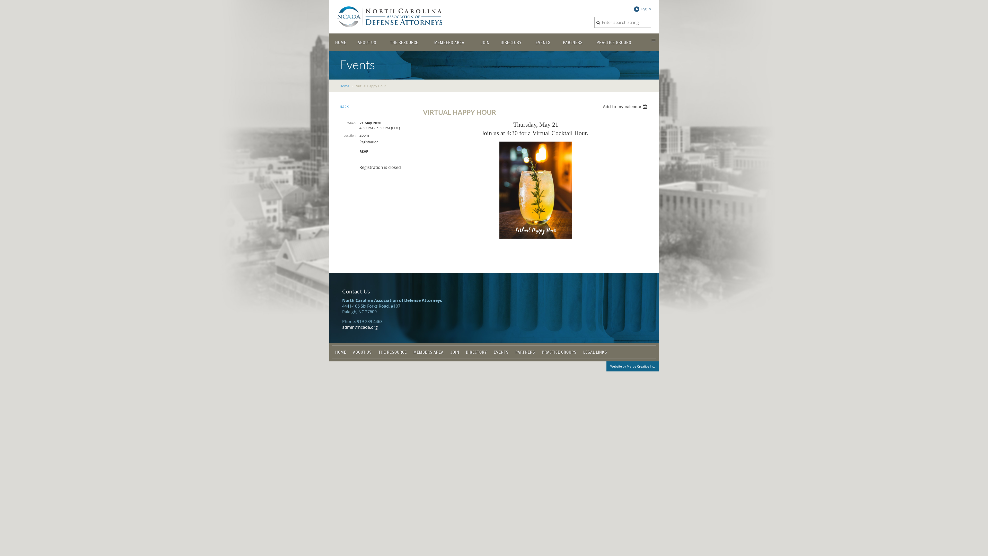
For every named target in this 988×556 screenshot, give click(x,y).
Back (344, 106)
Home (344, 86)
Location (350, 135)
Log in (646, 8)
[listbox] (625, 106)
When (351, 123)
